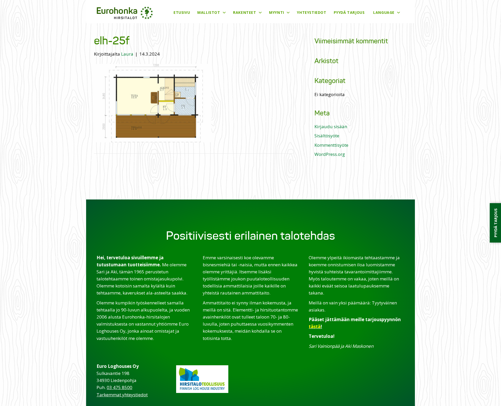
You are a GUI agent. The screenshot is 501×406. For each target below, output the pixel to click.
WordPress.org (329, 154)
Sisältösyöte (326, 136)
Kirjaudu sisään (330, 126)
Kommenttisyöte (331, 145)
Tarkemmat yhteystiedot (122, 395)
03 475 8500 (119, 387)
